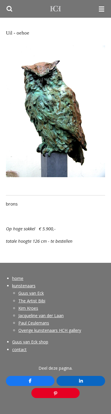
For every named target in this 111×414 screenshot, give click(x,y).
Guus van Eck (31, 293)
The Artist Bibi (31, 301)
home (17, 278)
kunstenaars (24, 286)
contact (19, 349)
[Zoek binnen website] (9, 9)
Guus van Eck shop (30, 342)
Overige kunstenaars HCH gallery (49, 330)
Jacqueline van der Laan (41, 315)
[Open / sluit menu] (101, 9)
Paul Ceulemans (33, 323)
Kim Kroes (28, 308)
